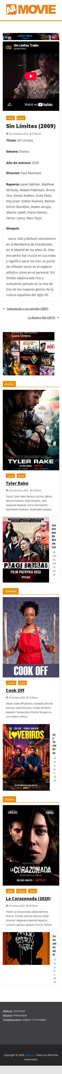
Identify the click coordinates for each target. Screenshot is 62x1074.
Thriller (21, 891)
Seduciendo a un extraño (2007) (27, 309)
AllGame (7, 1015)
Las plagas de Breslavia (54, 536)
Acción (10, 475)
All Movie (36, 133)
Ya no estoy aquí (54, 945)
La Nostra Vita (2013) (41, 318)
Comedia (11, 683)
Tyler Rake (17, 483)
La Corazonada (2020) (28, 898)
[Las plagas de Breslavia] (26, 550)
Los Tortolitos (54, 743)
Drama (10, 118)
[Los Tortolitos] (26, 757)
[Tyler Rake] (31, 430)
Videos (21, 118)
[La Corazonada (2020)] (31, 845)
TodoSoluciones (12, 1019)
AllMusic (8, 1011)
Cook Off (15, 690)
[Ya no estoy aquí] (26, 959)
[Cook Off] (31, 637)
